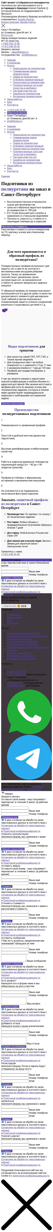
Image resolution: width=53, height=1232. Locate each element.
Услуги (10, 65)
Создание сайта (9, 606)
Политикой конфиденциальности (21, 591)
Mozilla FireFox (28, 22)
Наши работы (14, 99)
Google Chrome (26, 19)
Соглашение (34, 789)
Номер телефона (38, 574)
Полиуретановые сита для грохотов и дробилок (27, 86)
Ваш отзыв (33, 1043)
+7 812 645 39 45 (10, 46)
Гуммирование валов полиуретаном (25, 72)
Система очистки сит (25, 90)
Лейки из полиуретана (25, 76)
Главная (11, 60)
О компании (13, 62)
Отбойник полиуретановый (28, 79)
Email (31, 1081)
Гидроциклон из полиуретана (29, 68)
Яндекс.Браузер (10, 22)
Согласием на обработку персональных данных (23, 587)
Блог (9, 102)
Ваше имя (34, 571)
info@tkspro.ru (29, 55)
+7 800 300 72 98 (10, 43)
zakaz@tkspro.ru (19, 52)
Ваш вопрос (33, 1003)
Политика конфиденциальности (22, 788)
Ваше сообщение (36, 960)
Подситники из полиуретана (28, 82)
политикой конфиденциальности (31, 1175)
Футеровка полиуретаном (27, 96)
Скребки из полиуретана (26, 93)
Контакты (12, 104)
